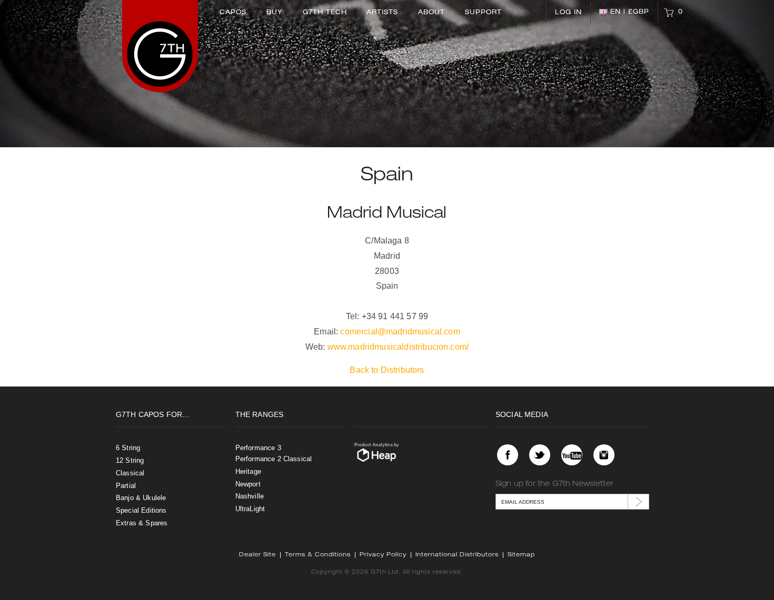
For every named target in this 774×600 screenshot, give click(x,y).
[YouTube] (571, 454)
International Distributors (457, 555)
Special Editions (141, 510)
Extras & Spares (141, 523)
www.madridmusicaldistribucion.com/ (398, 346)
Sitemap (521, 555)
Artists (382, 12)
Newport (248, 484)
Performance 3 (258, 448)
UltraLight (250, 509)
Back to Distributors (387, 369)
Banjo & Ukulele (141, 498)
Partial (126, 486)
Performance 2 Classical (273, 459)
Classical (130, 473)
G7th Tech (325, 12)
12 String (130, 460)
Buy (274, 12)
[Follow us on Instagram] (603, 454)
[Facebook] (507, 454)
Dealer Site (257, 555)
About (431, 12)
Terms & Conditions (318, 555)
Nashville (249, 496)
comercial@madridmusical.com (400, 331)
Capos (233, 12)
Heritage (248, 471)
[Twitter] (539, 454)
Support (483, 12)
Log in (568, 12)
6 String (128, 448)
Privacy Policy (383, 555)
